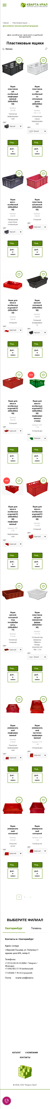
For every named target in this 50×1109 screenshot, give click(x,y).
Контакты (25, 1057)
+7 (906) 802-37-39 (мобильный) (19, 969)
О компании (31, 1053)
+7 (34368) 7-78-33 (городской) (18, 973)
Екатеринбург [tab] (14, 928)
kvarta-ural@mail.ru (24, 978)
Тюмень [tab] (36, 928)
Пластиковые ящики (19, 23)
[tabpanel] (25, 987)
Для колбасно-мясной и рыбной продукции (20, 26)
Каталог (16, 1053)
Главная (6, 23)
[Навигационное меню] (4, 5)
